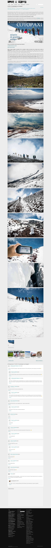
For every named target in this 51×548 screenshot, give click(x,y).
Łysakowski (18, 514)
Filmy (19, 4)
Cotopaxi (20, 8)
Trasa (12, 4)
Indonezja (10, 518)
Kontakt (27, 4)
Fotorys (12, 473)
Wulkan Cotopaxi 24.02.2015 (11, 347)
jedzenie (13, 518)
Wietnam (9, 534)
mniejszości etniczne (10, 522)
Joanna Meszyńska (14, 467)
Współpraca (23, 4)
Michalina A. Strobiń (14, 386)
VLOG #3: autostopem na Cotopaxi (15, 6)
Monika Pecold (13, 414)
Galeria (15, 4)
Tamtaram (27, 540)
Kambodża (13, 519)
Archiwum (18, 511)
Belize (10, 511)
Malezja (9, 521)
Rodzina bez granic (28, 536)
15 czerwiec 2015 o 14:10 (13, 428)
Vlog (14, 8)
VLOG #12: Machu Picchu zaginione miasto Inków (20, 515)
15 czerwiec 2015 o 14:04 (13, 393)
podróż (13, 525)
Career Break (28, 511)
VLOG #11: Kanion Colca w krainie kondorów (21, 524)
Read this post (27, 9)
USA (9, 532)
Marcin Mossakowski (14, 400)
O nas (9, 4)
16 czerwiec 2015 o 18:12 (13, 434)
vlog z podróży (14, 9)
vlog (33, 8)
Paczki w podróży (14, 392)
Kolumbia (10, 520)
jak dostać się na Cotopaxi (26, 8)
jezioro (9, 519)
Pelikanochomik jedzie (29, 531)
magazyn (14, 520)
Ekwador (8, 8)
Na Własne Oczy (28, 527)
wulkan (16, 9)
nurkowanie (9, 524)
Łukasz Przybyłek (13, 440)
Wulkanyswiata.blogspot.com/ (15, 365)
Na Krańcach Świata (29, 523)
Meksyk (13, 521)
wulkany (18, 9)
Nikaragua (13, 523)
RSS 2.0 (24, 9)
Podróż (10, 8)
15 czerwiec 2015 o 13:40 (13, 387)
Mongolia (9, 523)
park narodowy (30, 8)
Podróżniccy (28, 533)
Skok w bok (27, 538)
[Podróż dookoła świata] (13, 2)
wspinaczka (13, 535)
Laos (12, 520)
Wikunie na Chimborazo (39, 360)
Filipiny (12, 514)
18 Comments (41, 7)
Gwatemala (10, 516)
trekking (14, 531)
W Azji (27, 542)
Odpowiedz (9, 390)
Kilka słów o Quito (10, 360)
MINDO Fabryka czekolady (11, 47)
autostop (18, 8)
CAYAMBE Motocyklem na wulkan (12, 45)
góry (14, 516)
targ (12, 531)
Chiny (9, 512)
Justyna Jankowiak (14, 427)
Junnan (11, 519)
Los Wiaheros (28, 518)
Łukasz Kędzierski (14, 460)
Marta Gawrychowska (14, 454)
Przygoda (13, 8)
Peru (9, 525)
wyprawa (12, 536)
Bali (8, 511)
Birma (13, 511)
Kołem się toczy (28, 515)
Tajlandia (10, 531)
